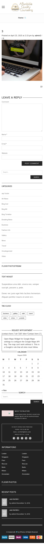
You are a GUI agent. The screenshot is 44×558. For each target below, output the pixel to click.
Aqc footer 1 (14, 499)
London (4, 453)
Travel (4, 246)
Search (36, 177)
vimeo (13, 318)
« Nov (4, 390)
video (5, 318)
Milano (4, 471)
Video (4, 256)
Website (4, 153)
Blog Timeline (6, 214)
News (4, 241)
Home (20, 18)
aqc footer (5, 193)
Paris (3, 460)
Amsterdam (5, 474)
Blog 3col (5, 204)
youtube (21, 318)
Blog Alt (4, 209)
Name (4, 134)
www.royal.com (22, 434)
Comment (5, 102)
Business (5, 225)
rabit (23, 313)
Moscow (4, 464)
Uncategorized (7, 251)
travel (31, 313)
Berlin (3, 467)
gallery (15, 313)
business (6, 313)
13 (41, 87)
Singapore (5, 457)
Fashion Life (6, 230)
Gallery (4, 235)
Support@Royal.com (24, 432)
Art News (5, 199)
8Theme (22, 532)
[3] (22, 60)
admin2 (38, 35)
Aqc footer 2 (14, 510)
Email (4, 144)
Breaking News (7, 220)
